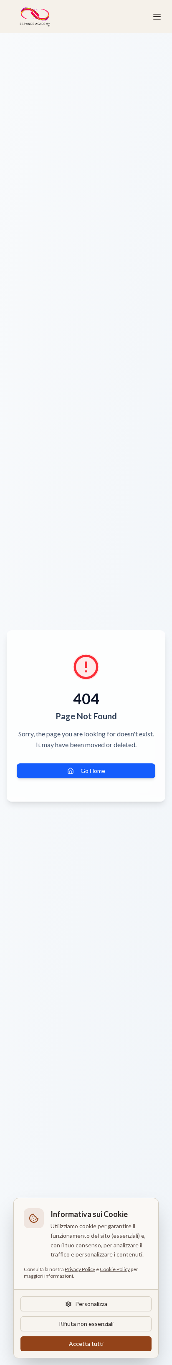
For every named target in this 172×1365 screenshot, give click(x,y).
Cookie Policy (115, 1269)
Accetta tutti (86, 1343)
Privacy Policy (80, 1269)
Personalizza (91, 1303)
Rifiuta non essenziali (86, 1323)
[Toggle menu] (157, 16)
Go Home (93, 770)
